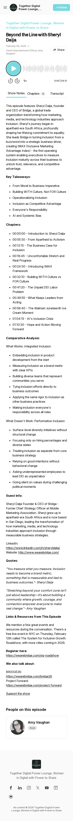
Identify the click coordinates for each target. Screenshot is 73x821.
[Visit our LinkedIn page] (20, 788)
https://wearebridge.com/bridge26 (29, 676)
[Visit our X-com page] (38, 788)
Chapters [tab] (35, 93)
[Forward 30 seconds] (17, 80)
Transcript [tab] (57, 93)
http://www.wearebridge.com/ (38, 552)
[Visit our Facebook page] (11, 788)
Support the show (18, 693)
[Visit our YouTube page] (47, 788)
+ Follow (61, 7)
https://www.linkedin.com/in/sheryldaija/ (33, 548)
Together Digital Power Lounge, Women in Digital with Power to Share (30, 7)
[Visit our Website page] (56, 788)
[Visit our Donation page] (11, 797)
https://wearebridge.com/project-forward (34, 685)
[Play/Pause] (13, 68)
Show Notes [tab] (16, 93)
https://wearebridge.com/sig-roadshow (32, 655)
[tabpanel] (36, 401)
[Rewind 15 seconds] (10, 80)
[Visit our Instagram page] (29, 788)
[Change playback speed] (25, 80)
